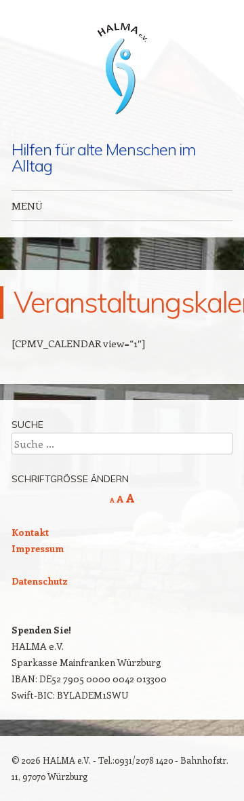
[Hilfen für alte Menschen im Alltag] (122, 70)
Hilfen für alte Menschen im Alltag (103, 157)
